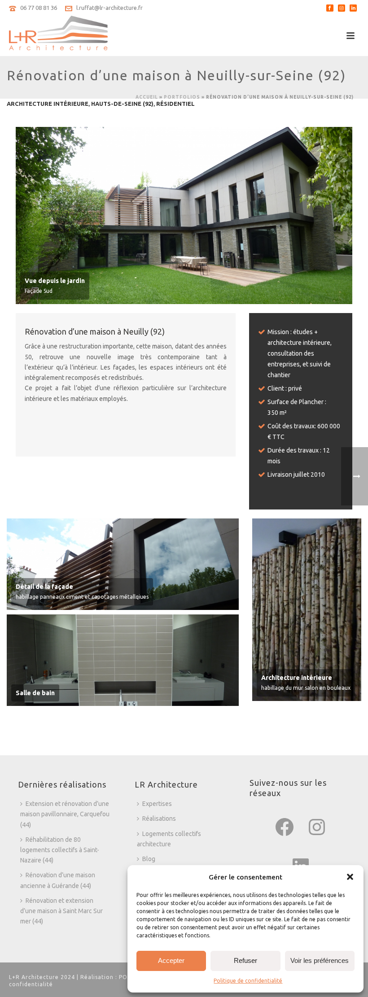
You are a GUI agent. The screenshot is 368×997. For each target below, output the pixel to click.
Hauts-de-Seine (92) (122, 103)
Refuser (245, 960)
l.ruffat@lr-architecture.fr (109, 7)
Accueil (147, 97)
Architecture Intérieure (47, 103)
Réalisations (159, 818)
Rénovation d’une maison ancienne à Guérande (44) (57, 880)
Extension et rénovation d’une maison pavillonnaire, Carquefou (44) (65, 814)
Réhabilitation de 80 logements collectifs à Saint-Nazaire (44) (59, 850)
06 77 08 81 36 (38, 7)
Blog (148, 858)
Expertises (157, 803)
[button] (350, 876)
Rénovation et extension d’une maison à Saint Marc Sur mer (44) (61, 911)
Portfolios (182, 97)
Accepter (171, 960)
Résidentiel (175, 103)
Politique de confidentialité (248, 981)
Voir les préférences (319, 960)
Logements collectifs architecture (169, 839)
